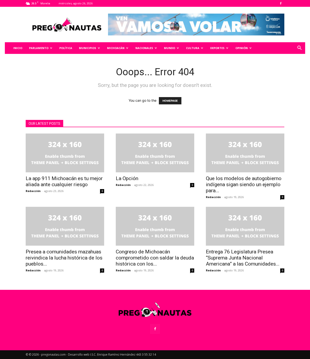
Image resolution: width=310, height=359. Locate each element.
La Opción (127, 178)
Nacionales (144, 48)
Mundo (169, 48)
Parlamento (38, 48)
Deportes (217, 48)
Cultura (192, 48)
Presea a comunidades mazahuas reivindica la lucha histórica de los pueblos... (64, 258)
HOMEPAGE (170, 100)
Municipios (87, 48)
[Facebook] (280, 3)
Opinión (241, 48)
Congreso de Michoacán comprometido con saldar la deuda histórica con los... (155, 258)
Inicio (17, 48)
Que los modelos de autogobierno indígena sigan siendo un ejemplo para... (243, 184)
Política (65, 48)
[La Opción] (155, 153)
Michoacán (115, 48)
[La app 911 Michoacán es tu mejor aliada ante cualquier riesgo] (65, 153)
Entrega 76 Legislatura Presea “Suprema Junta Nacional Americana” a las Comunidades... (242, 258)
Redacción (33, 191)
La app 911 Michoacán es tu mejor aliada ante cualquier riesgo (64, 181)
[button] (299, 48)
